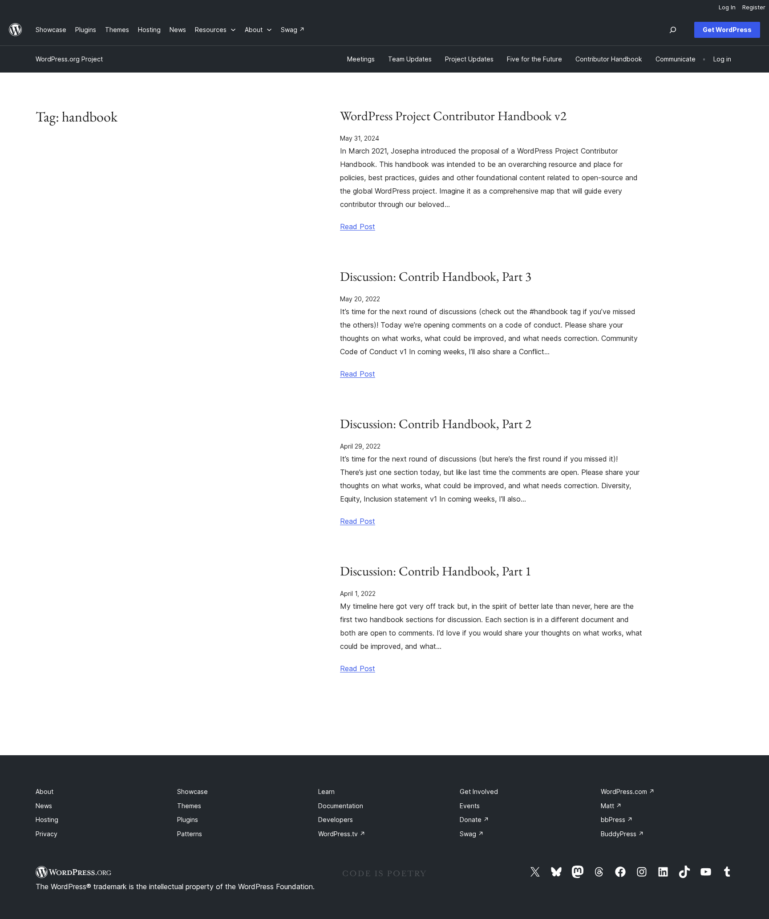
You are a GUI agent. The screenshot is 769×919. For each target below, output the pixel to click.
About (44, 791)
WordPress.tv (341, 834)
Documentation (340, 806)
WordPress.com (628, 791)
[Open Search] (672, 29)
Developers (335, 819)
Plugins (187, 819)
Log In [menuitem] (727, 7)
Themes (189, 806)
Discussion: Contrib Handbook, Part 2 (435, 424)
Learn (326, 791)
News (44, 806)
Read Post (357, 226)
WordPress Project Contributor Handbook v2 (453, 116)
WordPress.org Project (69, 59)
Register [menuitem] (753, 7)
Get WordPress (727, 29)
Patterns (189, 834)
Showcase (192, 791)
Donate (474, 819)
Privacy (46, 834)
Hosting (47, 819)
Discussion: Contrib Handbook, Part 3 (435, 276)
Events (470, 806)
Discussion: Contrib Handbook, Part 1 (435, 571)
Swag (472, 834)
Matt (611, 806)
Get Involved (479, 791)
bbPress (617, 819)
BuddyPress (622, 834)
